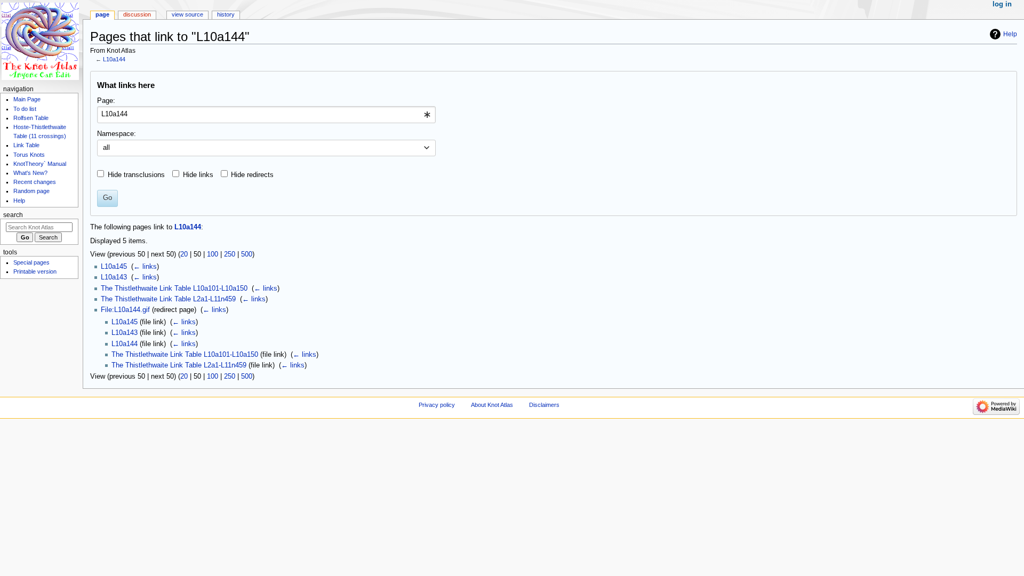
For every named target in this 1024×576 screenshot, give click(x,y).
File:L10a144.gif (125, 310)
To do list (24, 109)
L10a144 (114, 59)
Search (13, 215)
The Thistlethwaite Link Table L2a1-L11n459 (168, 299)
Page (102, 14)
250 (229, 254)
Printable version (35, 271)
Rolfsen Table (31, 118)
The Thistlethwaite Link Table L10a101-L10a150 (174, 288)
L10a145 (114, 266)
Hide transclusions (136, 175)
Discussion (137, 14)
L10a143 (114, 277)
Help (1010, 34)
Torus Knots (29, 154)
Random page (31, 191)
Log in (1002, 4)
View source (187, 14)
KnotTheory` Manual (39, 164)
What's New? (30, 173)
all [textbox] (106, 147)
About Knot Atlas (492, 405)
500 (246, 254)
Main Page (27, 99)
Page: (106, 101)
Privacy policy (437, 405)
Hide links (198, 175)
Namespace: (116, 134)
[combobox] (266, 114)
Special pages (31, 262)
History (226, 14)
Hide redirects (252, 175)
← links (145, 266)
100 (212, 254)
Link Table (26, 145)
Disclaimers (544, 405)
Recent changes (34, 182)
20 (184, 254)
